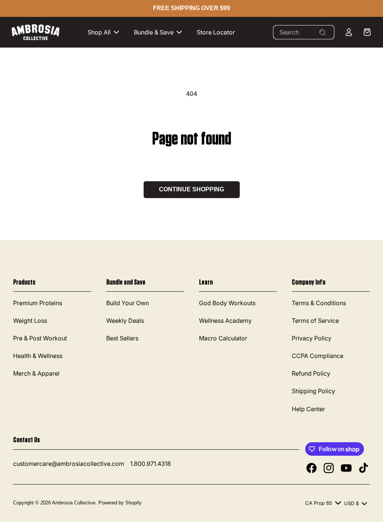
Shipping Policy (313, 391)
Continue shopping (191, 189)
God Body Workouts (227, 303)
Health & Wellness (37, 355)
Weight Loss (30, 320)
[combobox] (304, 32)
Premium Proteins (37, 303)
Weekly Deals (125, 320)
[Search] (322, 32)
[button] (105, 32)
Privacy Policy (311, 338)
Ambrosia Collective (73, 503)
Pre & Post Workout (40, 338)
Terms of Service (315, 320)
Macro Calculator (223, 338)
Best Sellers (122, 338)
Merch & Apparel (36, 373)
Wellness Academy (225, 320)
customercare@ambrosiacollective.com (68, 463)
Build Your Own (127, 303)
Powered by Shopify (120, 503)
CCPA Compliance (317, 355)
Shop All (99, 32)
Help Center (308, 409)
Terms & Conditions (319, 303)
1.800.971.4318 (150, 463)
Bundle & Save (154, 32)
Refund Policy (311, 373)
